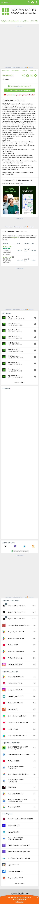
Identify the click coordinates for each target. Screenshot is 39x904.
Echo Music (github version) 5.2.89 (18, 625)
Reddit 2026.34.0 (13, 709)
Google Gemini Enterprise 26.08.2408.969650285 (15, 838)
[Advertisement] (19, 46)
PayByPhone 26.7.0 (14, 343)
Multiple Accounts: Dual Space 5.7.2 (19, 852)
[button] (23, 75)
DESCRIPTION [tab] (15, 70)
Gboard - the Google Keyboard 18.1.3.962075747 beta (17, 800)
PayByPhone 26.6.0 (14, 363)
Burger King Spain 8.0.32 (15, 878)
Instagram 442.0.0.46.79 (15, 690)
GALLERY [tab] (24, 70)
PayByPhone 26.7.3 (14, 323)
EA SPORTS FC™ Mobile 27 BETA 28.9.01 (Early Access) (18, 748)
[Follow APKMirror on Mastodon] (15, 547)
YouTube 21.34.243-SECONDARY (18, 722)
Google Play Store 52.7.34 (16, 632)
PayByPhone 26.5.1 (14, 369)
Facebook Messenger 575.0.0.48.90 (19, 754)
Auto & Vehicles (7, 75)
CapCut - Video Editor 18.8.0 (16, 606)
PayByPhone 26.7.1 (14, 336)
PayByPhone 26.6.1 (14, 356)
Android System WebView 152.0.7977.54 (16, 767)
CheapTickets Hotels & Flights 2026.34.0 (20, 819)
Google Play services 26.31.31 (17, 716)
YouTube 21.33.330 (14, 761)
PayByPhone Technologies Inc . (24, 13)
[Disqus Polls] (19, 415)
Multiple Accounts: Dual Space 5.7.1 (19, 845)
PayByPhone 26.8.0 (14, 317)
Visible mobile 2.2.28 (14, 825)
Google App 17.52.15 (14, 807)
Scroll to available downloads (21, 90)
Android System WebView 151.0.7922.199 (16, 780)
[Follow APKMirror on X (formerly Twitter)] (5, 547)
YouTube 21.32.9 (13, 729)
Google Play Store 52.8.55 (16, 651)
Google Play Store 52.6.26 (16, 638)
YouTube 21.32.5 (13, 645)
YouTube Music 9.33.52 (15, 658)
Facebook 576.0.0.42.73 (15, 871)
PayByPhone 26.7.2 (14, 330)
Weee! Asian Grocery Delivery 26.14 (19, 858)
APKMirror (8, 2)
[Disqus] (19, 464)
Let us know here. (23, 893)
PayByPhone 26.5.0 (14, 376)
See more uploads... (19, 382)
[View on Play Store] (27, 75)
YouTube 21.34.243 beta (15, 703)
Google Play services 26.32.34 (17, 736)
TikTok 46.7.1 (12, 787)
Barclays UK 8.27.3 (13, 832)
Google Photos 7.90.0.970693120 (18, 774)
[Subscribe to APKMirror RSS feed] (33, 547)
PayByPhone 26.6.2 (14, 349)
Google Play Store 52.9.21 (16, 794)
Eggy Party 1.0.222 (13, 865)
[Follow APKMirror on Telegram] (24, 547)
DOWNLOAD (33, 70)
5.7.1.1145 (8, 246)
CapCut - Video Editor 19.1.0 (16, 612)
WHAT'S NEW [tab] (5, 70)
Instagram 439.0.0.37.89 (15, 664)
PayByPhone (25, 21)
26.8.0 (21, 184)
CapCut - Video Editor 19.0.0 (16, 619)
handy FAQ (14, 237)
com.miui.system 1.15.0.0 (15, 696)
